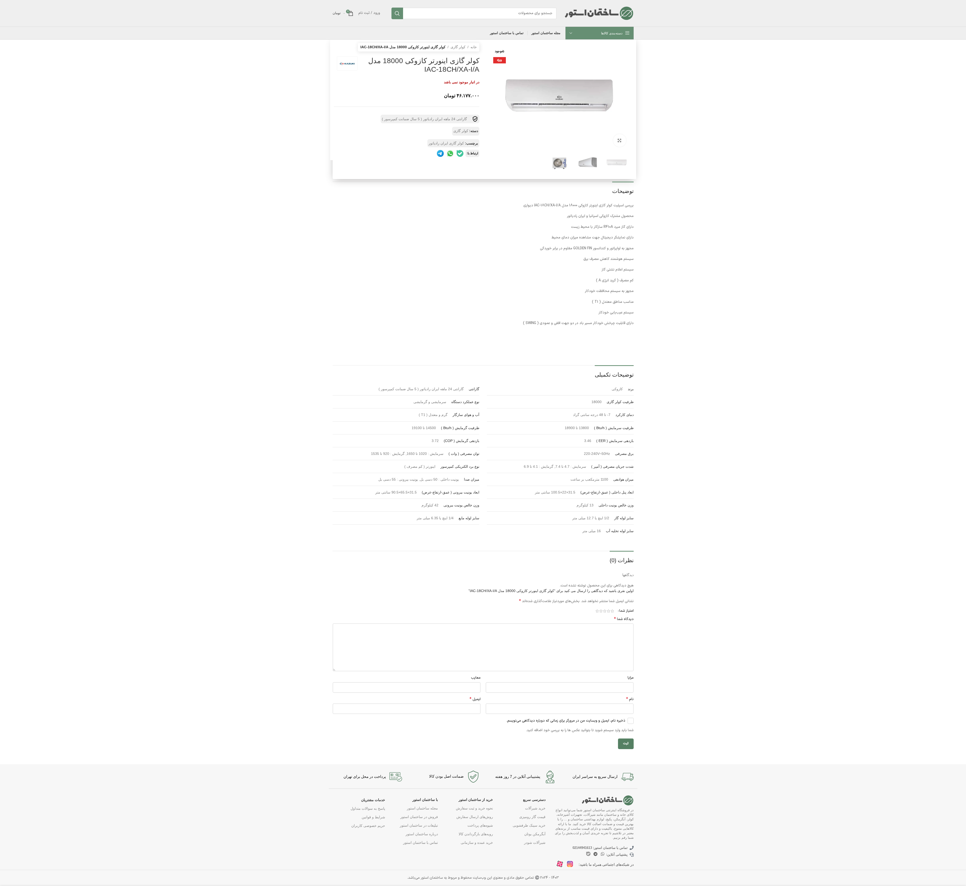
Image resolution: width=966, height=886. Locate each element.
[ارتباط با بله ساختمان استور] (588, 854)
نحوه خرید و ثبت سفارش (474, 808)
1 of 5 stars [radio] (612, 611)
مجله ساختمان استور (422, 808)
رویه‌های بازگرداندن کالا (476, 834)
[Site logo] (599, 13)
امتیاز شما (626, 611)
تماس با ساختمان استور (420, 843)
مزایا (631, 677)
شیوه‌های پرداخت (480, 825)
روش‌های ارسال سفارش (474, 817)
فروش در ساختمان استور (419, 817)
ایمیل (475, 699)
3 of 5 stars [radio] (605, 611)
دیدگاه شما (624, 619)
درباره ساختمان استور (422, 834)
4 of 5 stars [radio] (601, 611)
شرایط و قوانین (373, 817)
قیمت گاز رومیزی (532, 817)
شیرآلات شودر (535, 843)
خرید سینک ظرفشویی (529, 825)
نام (630, 699)
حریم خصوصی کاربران (368, 826)
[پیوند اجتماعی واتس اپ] (602, 854)
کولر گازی (458, 47)
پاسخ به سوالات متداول (368, 808)
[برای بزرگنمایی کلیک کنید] (619, 140)
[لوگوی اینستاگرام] (571, 865)
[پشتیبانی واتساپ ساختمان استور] (450, 153)
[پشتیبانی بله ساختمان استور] (460, 153)
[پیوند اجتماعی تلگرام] (595, 854)
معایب (476, 677)
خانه (473, 47)
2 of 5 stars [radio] (608, 611)
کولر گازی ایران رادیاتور (446, 143)
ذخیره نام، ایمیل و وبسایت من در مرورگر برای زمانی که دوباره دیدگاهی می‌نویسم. (565, 720)
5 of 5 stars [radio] (597, 611)
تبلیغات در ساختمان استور (419, 825)
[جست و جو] (397, 13)
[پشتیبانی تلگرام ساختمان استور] (440, 153)
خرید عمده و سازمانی (477, 843)
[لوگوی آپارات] (561, 865)
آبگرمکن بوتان (535, 834)
